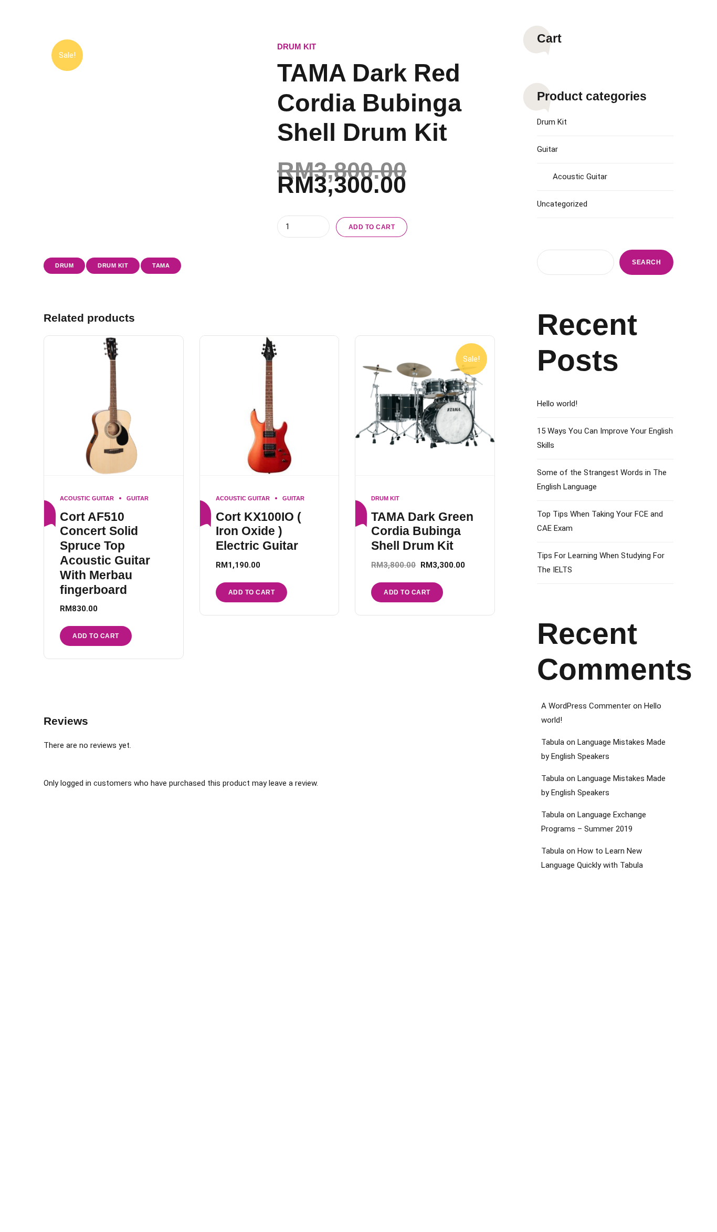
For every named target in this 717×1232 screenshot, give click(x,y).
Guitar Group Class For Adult (423, 1019)
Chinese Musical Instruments (257, 1083)
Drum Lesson (64, 1040)
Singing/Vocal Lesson (78, 1062)
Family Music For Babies (584, 977)
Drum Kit (296, 46)
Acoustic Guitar (87, 498)
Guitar (137, 498)
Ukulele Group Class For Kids (424, 1062)
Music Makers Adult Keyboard (594, 1083)
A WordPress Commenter (586, 706)
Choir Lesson (64, 1083)
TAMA (161, 265)
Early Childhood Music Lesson (90, 977)
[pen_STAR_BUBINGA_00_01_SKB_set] (424, 406)
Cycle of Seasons (575, 1019)
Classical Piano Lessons (82, 998)
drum (64, 265)
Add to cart (372, 227)
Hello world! (557, 403)
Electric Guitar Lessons (248, 998)
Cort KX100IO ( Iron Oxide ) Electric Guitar (258, 531)
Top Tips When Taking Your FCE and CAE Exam (600, 521)
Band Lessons (234, 1019)
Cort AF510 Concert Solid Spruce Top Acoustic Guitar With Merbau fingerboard (105, 553)
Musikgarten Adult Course (420, 977)
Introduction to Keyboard (586, 1040)
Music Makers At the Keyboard (595, 1062)
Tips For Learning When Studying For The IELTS (601, 562)
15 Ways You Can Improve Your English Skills (605, 438)
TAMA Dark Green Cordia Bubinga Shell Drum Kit (422, 531)
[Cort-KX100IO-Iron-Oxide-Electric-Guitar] (269, 406)
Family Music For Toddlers (588, 998)
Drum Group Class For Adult (422, 1040)
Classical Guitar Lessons (82, 1019)
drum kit (113, 265)
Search (646, 262)
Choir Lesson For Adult (414, 998)
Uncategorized (562, 204)
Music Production (239, 1040)
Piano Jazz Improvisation (251, 977)
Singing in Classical (242, 1062)
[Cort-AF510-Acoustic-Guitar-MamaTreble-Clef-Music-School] (113, 406)
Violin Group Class (407, 1083)
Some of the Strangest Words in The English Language (602, 479)
